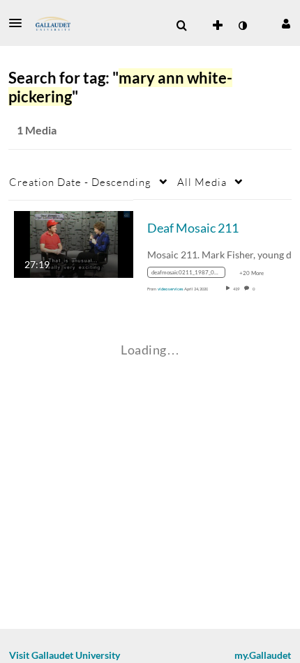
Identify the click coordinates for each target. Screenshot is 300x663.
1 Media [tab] (37, 129)
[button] (19, 23)
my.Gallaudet (262, 655)
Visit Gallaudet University (64, 655)
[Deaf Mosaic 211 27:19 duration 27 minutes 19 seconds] (73, 243)
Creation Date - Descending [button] (80, 182)
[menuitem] (181, 25)
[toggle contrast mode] (242, 25)
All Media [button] (202, 182)
